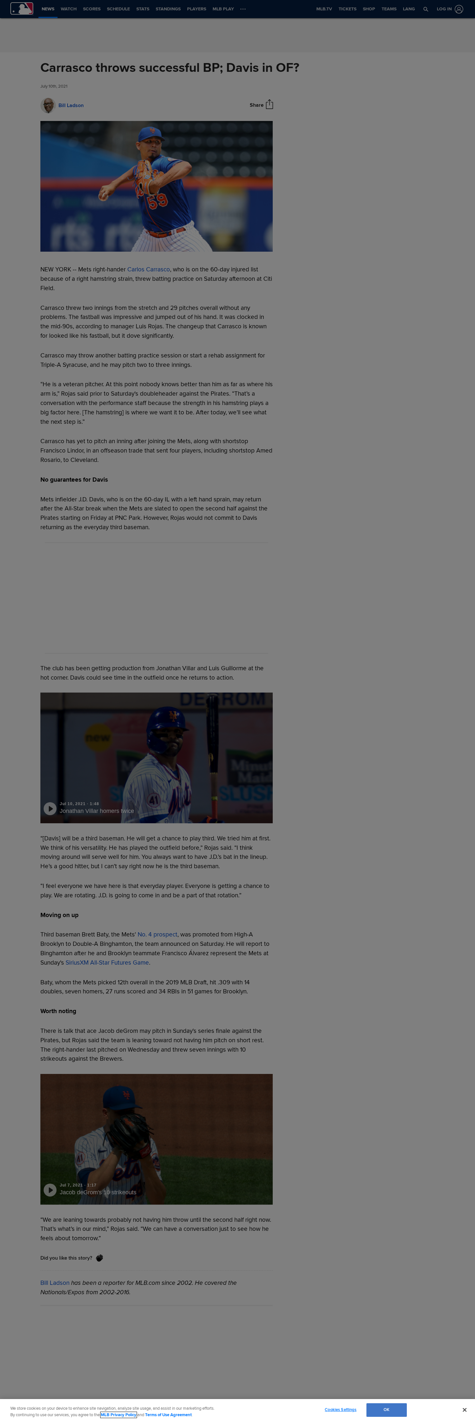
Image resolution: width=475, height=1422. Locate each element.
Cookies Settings (340, 1409)
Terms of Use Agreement (168, 1414)
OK (386, 1409)
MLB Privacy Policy (118, 1414)
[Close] (465, 1410)
